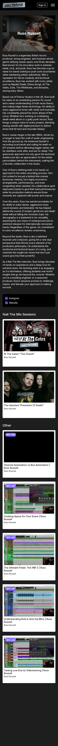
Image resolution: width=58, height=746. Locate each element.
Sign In (42, 5)
